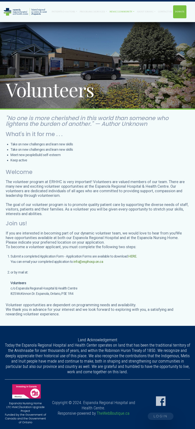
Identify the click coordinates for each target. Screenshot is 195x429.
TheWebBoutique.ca (113, 413)
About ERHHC (145, 11)
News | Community (120, 11)
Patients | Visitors (63, 11)
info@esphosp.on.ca (88, 262)
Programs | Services (92, 11)
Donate (180, 11)
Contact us (165, 11)
